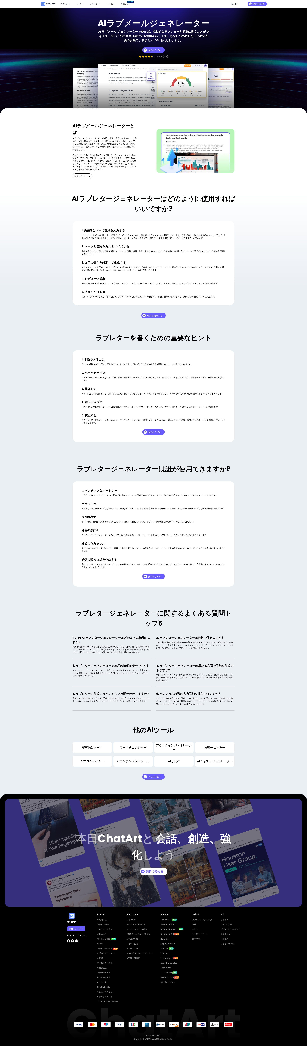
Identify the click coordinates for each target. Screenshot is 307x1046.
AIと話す (174, 761)
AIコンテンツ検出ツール (133, 761)
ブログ (195, 924)
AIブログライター (92, 761)
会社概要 (224, 919)
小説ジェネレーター (105, 953)
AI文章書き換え (103, 977)
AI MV (99, 943)
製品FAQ (196, 939)
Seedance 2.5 (167, 924)
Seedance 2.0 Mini (172, 929)
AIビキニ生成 (132, 943)
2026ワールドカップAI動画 (138, 934)
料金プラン (126, 3)
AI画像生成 (102, 967)
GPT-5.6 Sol (168, 972)
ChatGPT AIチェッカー (107, 1001)
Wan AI (164, 953)
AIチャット (102, 982)
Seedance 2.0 (169, 934)
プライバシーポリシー (230, 929)
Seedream (166, 967)
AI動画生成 (102, 919)
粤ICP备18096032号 (153, 1035)
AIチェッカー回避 (104, 996)
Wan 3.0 (167, 948)
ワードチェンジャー (133, 747)
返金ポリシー (226, 934)
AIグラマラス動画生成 (136, 924)
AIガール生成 (132, 948)
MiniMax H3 (168, 919)
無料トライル (80, 176)
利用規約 (224, 939)
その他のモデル (167, 982)
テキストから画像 (104, 963)
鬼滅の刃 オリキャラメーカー (139, 953)
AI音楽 (100, 958)
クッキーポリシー (228, 943)
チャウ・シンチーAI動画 (137, 929)
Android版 (73, 954)
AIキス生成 (131, 919)
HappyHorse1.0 (168, 943)
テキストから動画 (104, 929)
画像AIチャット (103, 972)
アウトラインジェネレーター (174, 747)
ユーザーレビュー (199, 934)
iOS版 (71, 949)
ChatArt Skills (103, 987)
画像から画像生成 (107, 948)
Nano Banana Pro (169, 963)
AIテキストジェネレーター (215, 761)
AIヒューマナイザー (105, 991)
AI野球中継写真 (133, 958)
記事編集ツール (92, 747)
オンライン (73, 944)
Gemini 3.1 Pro (169, 977)
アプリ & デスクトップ (202, 919)
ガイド (195, 929)
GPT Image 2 (169, 958)
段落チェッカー (214, 747)
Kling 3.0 (165, 939)
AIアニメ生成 (132, 939)
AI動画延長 (102, 934)
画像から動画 (103, 924)
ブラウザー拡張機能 (77, 959)
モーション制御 (106, 939)
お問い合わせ (226, 924)
